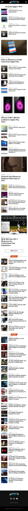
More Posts (14, 250)
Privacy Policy (14, 502)
